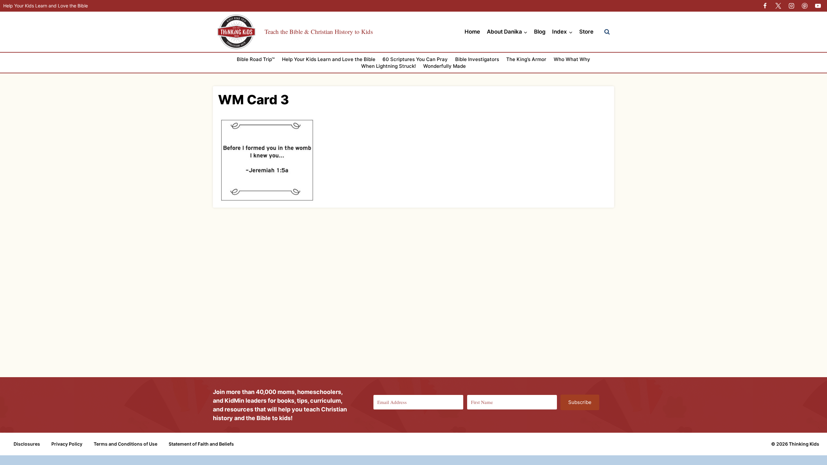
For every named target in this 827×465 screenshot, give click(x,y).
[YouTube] (818, 6)
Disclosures (27, 444)
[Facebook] (765, 6)
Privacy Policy (66, 444)
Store (586, 31)
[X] (778, 6)
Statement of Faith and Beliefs (201, 444)
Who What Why (572, 59)
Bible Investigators (477, 59)
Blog (540, 31)
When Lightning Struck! (388, 66)
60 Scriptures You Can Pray (415, 59)
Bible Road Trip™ (256, 59)
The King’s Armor (526, 59)
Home (472, 31)
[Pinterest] (805, 6)
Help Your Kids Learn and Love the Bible (45, 5)
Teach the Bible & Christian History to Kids (319, 31)
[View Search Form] (607, 32)
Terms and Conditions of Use (125, 444)
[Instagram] (791, 6)
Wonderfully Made (444, 66)
